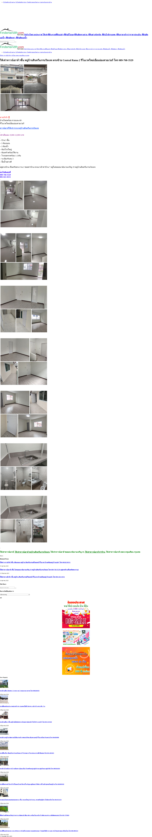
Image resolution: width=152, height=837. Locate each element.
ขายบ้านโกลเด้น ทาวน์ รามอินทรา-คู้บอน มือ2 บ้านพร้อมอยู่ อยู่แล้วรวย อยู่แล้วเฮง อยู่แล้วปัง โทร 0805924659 (30, 768)
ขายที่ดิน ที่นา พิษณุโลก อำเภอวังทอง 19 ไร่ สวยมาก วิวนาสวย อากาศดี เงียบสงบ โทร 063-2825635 (27, 753)
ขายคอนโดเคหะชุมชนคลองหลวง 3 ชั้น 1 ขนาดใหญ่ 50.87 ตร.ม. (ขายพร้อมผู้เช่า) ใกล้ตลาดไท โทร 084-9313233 (31, 799)
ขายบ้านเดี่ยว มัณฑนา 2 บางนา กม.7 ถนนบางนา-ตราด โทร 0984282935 (19, 690)
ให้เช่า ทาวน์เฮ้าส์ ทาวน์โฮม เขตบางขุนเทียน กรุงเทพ (14, 55)
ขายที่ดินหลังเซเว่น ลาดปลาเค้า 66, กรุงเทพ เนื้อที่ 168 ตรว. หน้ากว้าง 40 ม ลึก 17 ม (22, 706)
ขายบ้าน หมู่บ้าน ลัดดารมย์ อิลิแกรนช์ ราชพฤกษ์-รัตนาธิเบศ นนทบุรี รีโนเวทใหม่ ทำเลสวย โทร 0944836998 (29, 737)
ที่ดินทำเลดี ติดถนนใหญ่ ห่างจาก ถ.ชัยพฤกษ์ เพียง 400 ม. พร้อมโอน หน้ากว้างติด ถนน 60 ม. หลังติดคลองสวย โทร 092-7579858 (34, 815)
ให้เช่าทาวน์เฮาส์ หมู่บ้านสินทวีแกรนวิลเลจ (32, 552)
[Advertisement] (76, 16)
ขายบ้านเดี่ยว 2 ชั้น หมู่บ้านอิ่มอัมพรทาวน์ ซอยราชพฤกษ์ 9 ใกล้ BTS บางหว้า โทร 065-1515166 (26, 722)
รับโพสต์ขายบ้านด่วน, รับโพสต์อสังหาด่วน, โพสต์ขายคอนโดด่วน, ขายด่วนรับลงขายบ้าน (27, 2)
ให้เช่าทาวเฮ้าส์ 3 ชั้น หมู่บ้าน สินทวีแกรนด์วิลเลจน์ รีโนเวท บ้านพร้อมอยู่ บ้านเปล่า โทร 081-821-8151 (32, 577)
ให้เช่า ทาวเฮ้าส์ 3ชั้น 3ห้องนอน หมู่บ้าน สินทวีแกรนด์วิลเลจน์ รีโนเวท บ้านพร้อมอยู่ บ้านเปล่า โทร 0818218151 (35, 562)
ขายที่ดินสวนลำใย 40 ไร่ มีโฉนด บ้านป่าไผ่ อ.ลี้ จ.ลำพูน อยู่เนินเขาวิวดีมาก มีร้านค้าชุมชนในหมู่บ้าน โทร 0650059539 (32, 784)
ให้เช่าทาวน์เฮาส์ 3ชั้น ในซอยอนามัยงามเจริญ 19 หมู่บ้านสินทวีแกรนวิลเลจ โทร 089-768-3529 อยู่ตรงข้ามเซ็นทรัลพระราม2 (39, 570)
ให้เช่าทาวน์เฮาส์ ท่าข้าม (95, 552)
